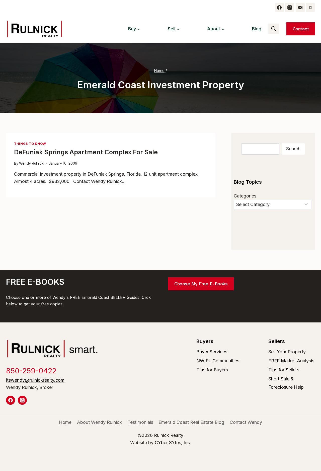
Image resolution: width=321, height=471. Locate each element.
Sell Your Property (287, 351)
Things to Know (30, 144)
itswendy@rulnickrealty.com (35, 380)
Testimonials (140, 422)
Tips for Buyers (212, 369)
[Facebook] (279, 7)
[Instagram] (289, 7)
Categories (245, 195)
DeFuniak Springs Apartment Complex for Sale (86, 152)
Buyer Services (211, 351)
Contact (301, 28)
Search (293, 148)
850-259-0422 (31, 370)
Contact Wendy (246, 422)
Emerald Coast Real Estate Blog (191, 422)
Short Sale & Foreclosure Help (286, 382)
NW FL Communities (217, 360)
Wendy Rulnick (31, 163)
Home (65, 422)
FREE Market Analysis (291, 360)
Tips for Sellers (283, 369)
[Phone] (310, 7)
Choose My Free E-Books (200, 283)
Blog (256, 28)
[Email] (300, 7)
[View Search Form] (273, 29)
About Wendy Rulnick (99, 422)
